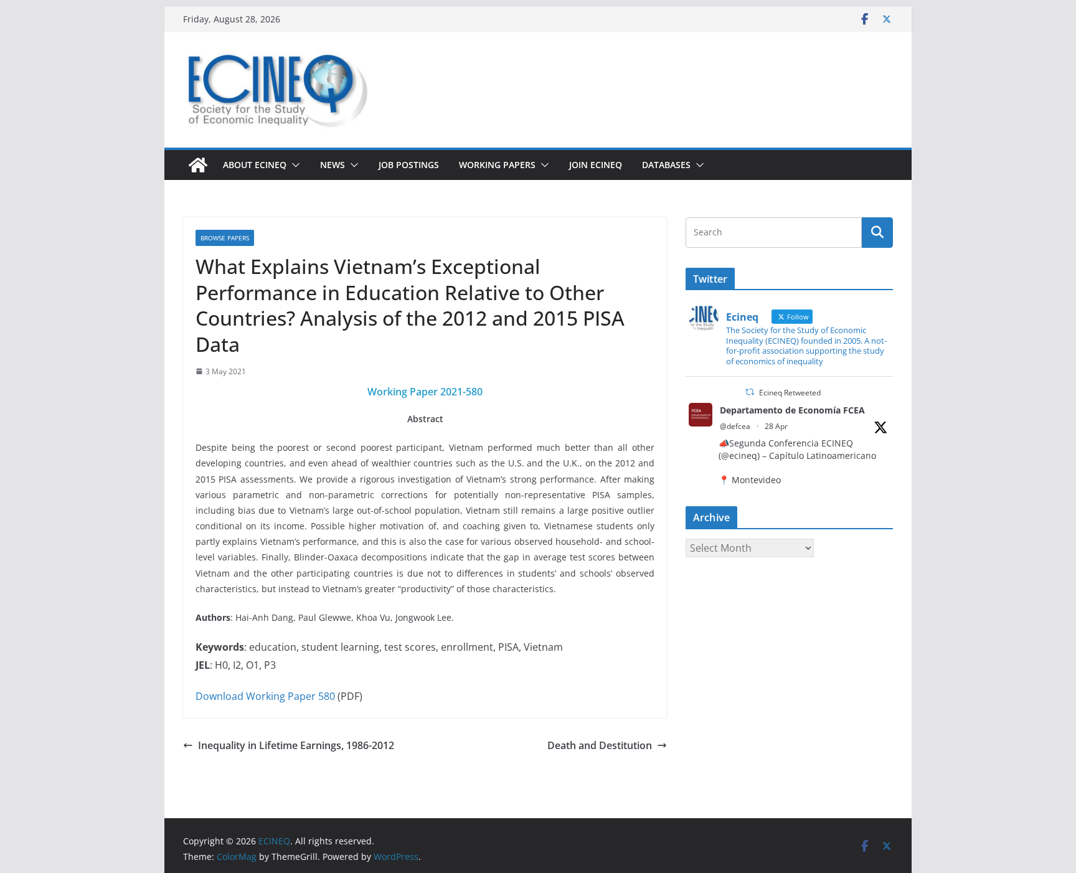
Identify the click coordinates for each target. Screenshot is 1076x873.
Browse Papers (225, 238)
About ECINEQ (254, 165)
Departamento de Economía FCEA (792, 410)
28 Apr (776, 426)
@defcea (735, 426)
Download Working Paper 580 (265, 696)
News (332, 165)
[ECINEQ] (198, 165)
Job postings (409, 165)
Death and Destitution (599, 745)
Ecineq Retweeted (790, 392)
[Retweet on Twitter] (749, 392)
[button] (293, 165)
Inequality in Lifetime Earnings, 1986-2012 (296, 745)
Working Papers (497, 165)
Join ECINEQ (595, 165)
